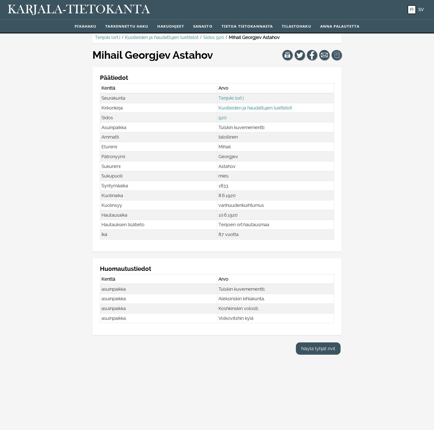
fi (411, 9)
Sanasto (202, 26)
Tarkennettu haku (126, 26)
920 (223, 117)
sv (421, 9)
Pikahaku (85, 26)
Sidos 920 (213, 37)
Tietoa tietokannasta (247, 26)
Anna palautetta (339, 26)
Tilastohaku (296, 26)
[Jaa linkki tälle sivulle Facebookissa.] (312, 55)
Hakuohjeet (170, 26)
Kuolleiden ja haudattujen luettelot (161, 37)
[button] (287, 55)
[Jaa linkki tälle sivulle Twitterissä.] (300, 55)
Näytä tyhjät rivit (318, 348)
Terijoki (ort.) (107, 37)
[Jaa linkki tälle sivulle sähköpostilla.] (324, 55)
